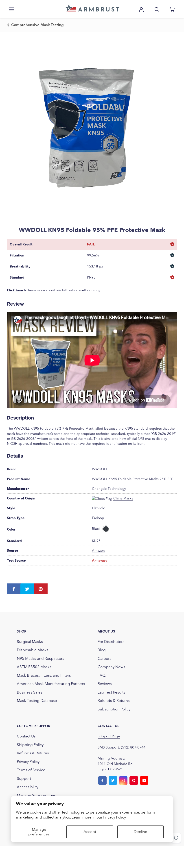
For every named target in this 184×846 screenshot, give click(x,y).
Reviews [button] (105, 683)
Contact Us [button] (26, 736)
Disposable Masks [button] (32, 650)
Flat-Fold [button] (98, 508)
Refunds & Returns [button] (114, 700)
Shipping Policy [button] (30, 744)
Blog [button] (102, 650)
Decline (140, 831)
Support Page (109, 736)
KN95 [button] (91, 277)
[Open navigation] (12, 9)
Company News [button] (111, 666)
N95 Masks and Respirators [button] (40, 658)
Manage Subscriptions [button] (36, 795)
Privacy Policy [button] (28, 761)
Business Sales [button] (29, 692)
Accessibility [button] (27, 786)
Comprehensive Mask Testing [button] (37, 24)
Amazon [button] (98, 550)
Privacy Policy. (115, 817)
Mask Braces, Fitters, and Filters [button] (44, 675)
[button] (92, 7)
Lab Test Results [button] (111, 692)
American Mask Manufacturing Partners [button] (51, 683)
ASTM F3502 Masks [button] (34, 666)
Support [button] (24, 778)
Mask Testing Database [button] (37, 700)
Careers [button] (104, 658)
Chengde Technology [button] (109, 488)
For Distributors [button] (111, 641)
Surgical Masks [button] (30, 641)
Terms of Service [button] (31, 770)
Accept (89, 831)
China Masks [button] (123, 498)
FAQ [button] (101, 675)
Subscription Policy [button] (114, 709)
